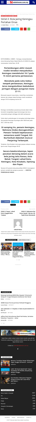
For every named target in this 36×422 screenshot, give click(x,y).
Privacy (13, 417)
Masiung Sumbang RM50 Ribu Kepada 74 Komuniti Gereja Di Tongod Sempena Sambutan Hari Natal (16, 296)
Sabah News (5, 25)
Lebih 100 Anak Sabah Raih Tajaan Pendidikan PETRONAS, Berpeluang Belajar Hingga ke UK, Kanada (18, 254)
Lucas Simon (4, 305)
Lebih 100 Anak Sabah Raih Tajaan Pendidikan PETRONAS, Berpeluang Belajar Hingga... (21, 370)
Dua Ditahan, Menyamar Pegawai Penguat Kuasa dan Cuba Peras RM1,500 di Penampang (29, 253)
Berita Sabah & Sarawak (6, 15)
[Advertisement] (18, 8)
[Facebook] (18, 349)
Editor (2, 299)
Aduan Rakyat (4, 398)
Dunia (2, 409)
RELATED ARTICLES (11, 240)
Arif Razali (3, 312)
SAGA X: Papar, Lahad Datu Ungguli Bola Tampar (8, 213)
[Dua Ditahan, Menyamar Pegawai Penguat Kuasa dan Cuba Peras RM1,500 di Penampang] (29, 247)
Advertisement (20, 417)
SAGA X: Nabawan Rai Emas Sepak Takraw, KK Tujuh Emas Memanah (27, 213)
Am (2, 395)
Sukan (15, 15)
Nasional (3, 403)
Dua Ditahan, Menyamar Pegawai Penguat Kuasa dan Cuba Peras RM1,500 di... (21, 379)
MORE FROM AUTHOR (24, 240)
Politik (2, 401)
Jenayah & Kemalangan (7, 406)
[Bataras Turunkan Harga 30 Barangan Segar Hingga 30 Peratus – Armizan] (6, 247)
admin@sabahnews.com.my (21, 345)
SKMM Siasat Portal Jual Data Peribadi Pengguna (16, 303)
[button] (33, 2)
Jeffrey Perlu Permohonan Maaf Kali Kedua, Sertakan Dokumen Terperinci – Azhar (17, 317)
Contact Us (28, 417)
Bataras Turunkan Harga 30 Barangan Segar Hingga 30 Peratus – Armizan (5, 253)
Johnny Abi (3, 320)
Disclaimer (7, 417)
